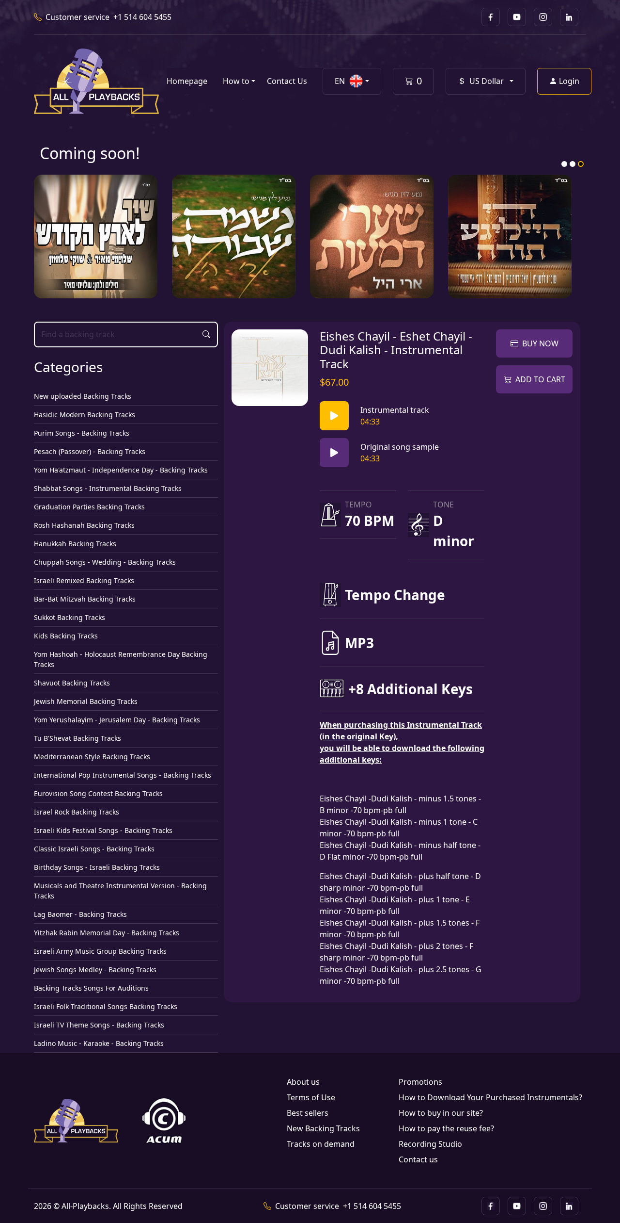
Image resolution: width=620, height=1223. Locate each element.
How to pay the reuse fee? (446, 1128)
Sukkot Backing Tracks (69, 617)
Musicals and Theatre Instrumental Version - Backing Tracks (120, 890)
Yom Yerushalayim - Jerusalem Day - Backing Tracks (117, 719)
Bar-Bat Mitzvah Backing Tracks (85, 598)
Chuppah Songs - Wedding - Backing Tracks (105, 562)
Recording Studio (430, 1144)
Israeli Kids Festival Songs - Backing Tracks (103, 830)
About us (303, 1081)
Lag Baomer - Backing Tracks (80, 914)
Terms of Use (311, 1097)
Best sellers (307, 1113)
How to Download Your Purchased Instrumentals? (490, 1097)
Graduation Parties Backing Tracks (89, 506)
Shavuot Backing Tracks (72, 682)
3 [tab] (581, 164)
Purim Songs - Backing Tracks (81, 433)
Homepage (187, 81)
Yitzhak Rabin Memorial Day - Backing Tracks (106, 932)
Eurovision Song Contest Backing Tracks (98, 793)
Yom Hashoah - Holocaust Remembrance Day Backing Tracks (120, 659)
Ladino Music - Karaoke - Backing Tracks (99, 1043)
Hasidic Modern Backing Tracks (84, 414)
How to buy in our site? (441, 1113)
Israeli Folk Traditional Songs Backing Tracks (105, 1006)
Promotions (420, 1081)
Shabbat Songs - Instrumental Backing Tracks (108, 488)
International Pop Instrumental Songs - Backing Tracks (122, 775)
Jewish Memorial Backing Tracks (86, 701)
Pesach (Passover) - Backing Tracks (89, 451)
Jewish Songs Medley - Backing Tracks (95, 969)
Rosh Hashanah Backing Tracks (84, 525)
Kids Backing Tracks (66, 635)
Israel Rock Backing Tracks (76, 811)
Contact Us (287, 81)
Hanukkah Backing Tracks (75, 543)
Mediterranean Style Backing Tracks (92, 756)
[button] (352, 81)
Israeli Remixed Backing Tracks (84, 580)
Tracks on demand (321, 1144)
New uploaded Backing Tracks (82, 396)
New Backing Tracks (323, 1128)
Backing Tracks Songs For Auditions (91, 988)
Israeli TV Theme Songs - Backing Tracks (99, 1024)
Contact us (418, 1159)
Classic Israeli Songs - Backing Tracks (94, 848)
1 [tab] (564, 164)
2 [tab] (572, 164)
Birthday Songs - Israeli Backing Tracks (97, 867)
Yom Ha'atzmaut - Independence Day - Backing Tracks (121, 469)
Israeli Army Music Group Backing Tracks (100, 951)
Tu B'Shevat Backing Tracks (77, 738)
